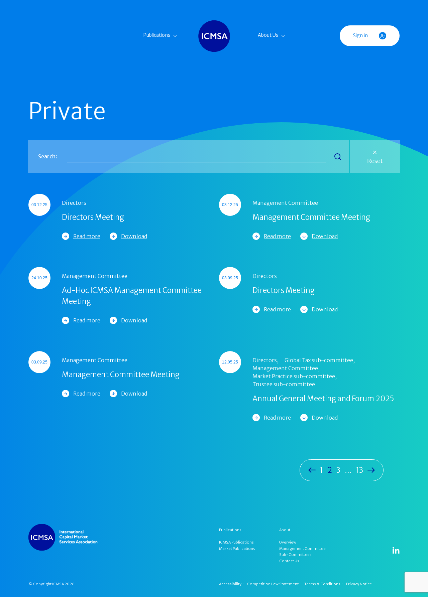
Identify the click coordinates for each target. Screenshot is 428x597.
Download (134, 236)
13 (359, 470)
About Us (268, 35)
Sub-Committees (295, 554)
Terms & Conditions (322, 584)
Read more (86, 236)
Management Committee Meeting (311, 217)
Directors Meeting (93, 217)
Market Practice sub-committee (293, 376)
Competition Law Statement (273, 584)
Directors (74, 202)
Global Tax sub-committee (319, 360)
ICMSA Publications (236, 542)
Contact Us (289, 561)
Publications (156, 35)
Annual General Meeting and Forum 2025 (323, 398)
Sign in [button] (361, 35)
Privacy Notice (359, 584)
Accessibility (230, 584)
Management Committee (285, 202)
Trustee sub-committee (283, 384)
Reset (375, 161)
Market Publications (237, 548)
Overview (287, 542)
